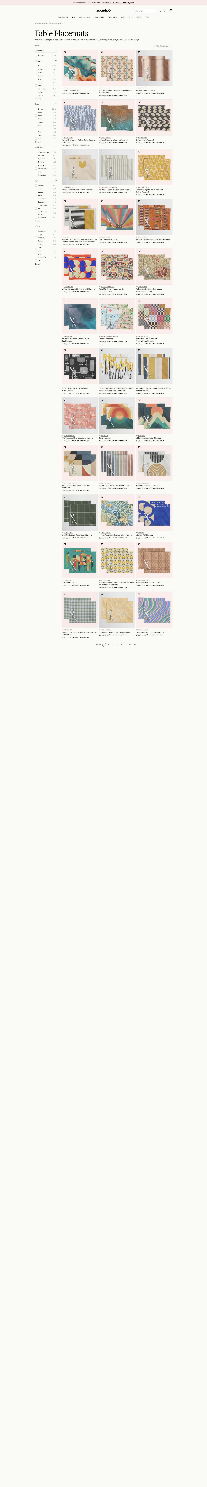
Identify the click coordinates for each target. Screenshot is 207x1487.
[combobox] (145, 11)
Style (36, 180)
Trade (147, 17)
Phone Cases (112, 17)
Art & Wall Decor (84, 17)
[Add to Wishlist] (65, 52)
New (73, 17)
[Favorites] (164, 10)
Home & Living (99, 17)
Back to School (63, 17)
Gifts (130, 17)
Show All (38, 99)
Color (36, 104)
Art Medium (39, 147)
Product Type (39, 50)
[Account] (159, 10)
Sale (138, 17)
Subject (37, 61)
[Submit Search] (135, 11)
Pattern (37, 226)
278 (130, 645)
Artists (123, 17)
